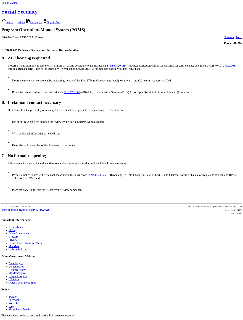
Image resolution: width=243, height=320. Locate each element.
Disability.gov (16, 266)
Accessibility (16, 227)
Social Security (19, 11)
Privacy (13, 239)
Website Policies (18, 249)
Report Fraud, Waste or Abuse (26, 243)
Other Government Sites (22, 282)
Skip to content (9, 2)
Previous (229, 37)
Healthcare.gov (17, 269)
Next (239, 37)
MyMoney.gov (17, 272)
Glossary (14, 236)
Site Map (14, 246)
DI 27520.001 (227, 65)
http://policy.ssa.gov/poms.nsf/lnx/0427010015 (25, 209)
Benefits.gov (16, 263)
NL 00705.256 (99, 174)
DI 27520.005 (72, 92)
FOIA (12, 230)
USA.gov (14, 279)
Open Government (19, 233)
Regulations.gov (18, 276)
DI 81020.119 (118, 65)
